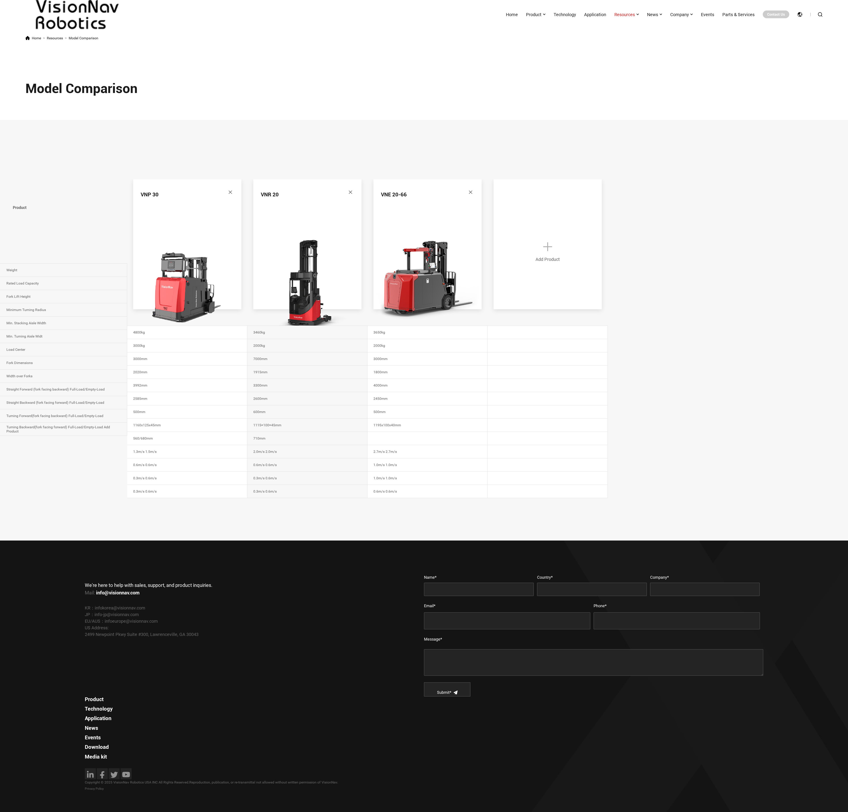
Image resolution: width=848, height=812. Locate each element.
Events (707, 14)
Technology (565, 14)
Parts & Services (738, 14)
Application (595, 14)
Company (679, 14)
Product (533, 14)
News (652, 14)
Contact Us (776, 14)
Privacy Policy (94, 788)
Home (512, 14)
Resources (624, 14)
